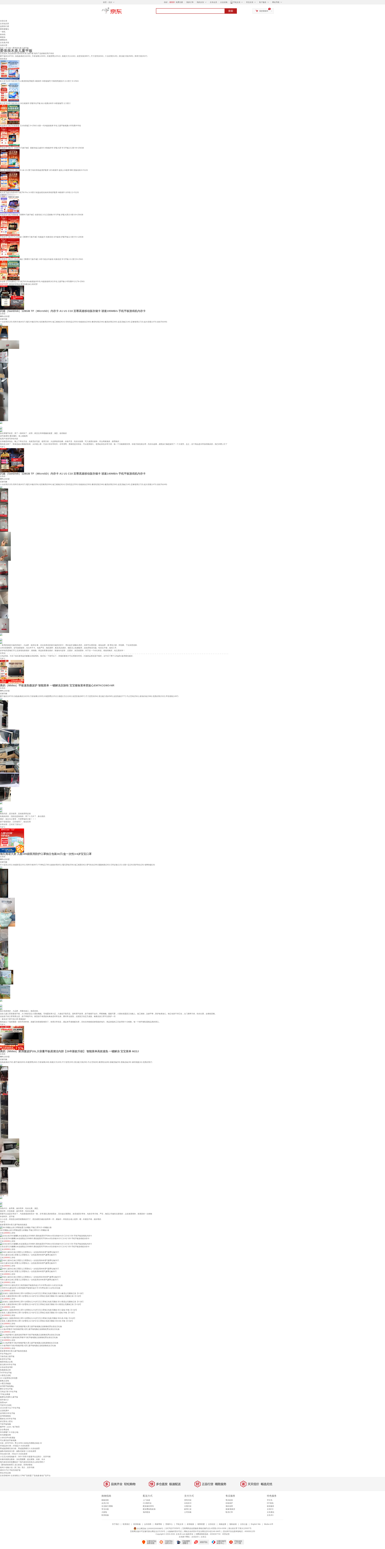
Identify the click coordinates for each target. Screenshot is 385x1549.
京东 (122, 12)
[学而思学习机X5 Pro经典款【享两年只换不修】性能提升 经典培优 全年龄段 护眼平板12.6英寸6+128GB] (10, 226)
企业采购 (223, 2)
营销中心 (169, 1524)
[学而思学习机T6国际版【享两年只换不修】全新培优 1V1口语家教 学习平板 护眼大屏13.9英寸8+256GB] (10, 203)
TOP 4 (2, 1024)
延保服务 (270, 1506)
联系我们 (126, 1524)
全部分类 (3, 21)
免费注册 (179, 2)
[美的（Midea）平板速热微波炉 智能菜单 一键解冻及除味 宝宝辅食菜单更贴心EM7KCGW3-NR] (12, 672)
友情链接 (190, 1524)
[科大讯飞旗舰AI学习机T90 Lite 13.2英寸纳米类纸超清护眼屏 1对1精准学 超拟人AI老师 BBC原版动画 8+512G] (10, 159)
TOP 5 (2, 1222)
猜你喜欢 (3, 59)
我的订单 (190, 2)
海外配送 (146, 1512)
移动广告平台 (45, 1476)
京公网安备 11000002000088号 (150, 1528)
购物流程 (105, 1500)
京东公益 (243, 1524)
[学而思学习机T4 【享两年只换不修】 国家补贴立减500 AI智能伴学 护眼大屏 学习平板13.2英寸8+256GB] (10, 137)
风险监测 (222, 1524)
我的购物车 (263, 11)
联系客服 (105, 1515)
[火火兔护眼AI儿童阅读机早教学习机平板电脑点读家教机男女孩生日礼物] (30, 1335)
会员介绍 (105, 1503)
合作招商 (147, 1524)
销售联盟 (201, 1524)
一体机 (2, 32)
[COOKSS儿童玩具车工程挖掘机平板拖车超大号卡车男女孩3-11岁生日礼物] (31, 1285)
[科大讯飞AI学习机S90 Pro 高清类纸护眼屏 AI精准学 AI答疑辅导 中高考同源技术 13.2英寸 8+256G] (10, 70)
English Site (256, 1524)
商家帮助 (158, 1524)
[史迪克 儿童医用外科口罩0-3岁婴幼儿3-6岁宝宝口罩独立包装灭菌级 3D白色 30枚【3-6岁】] (38, 1318)
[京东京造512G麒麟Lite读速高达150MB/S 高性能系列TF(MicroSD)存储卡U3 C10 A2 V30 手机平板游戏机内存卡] (46, 1244)
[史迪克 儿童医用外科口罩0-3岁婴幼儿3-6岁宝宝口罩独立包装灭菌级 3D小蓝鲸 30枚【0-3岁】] (39, 1310)
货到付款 (187, 1500)
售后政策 (229, 1500)
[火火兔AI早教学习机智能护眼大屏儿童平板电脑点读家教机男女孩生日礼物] (31, 1326)
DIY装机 (270, 1503)
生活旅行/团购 (107, 1506)
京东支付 (195, 1537)
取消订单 (229, 1512)
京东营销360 (5, 1476)
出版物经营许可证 (174, 1531)
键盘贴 (2, 37)
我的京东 (200, 2)
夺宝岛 (269, 1500)
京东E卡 (270, 1509)
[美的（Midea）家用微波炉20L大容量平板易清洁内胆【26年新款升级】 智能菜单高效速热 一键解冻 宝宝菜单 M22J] (12, 1038)
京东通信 (270, 1512)
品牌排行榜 (4, 26)
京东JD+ (270, 1515)
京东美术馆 (4, 43)
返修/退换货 (230, 1509)
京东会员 (213, 2)
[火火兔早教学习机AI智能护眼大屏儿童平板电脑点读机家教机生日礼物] (29, 1343)
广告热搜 (35, 1476)
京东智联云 (15, 1476)
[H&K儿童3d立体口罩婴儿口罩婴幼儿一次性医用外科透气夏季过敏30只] (29, 1252)
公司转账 (187, 1512)
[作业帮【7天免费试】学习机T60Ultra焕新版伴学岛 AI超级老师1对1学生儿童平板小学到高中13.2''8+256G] (10, 270)
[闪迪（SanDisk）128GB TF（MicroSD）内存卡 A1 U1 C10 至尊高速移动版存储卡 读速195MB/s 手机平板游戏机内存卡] (12, 297)
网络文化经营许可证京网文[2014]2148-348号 (202, 1531)
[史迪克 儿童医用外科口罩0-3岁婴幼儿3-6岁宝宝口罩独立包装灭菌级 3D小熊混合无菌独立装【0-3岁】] (42, 1301)
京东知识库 (4, 24)
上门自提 (146, 1500)
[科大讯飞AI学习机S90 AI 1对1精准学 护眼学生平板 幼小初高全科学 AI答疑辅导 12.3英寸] (10, 92)
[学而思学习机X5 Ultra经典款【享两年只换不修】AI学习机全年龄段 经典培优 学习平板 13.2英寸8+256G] (10, 248)
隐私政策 (233, 1524)
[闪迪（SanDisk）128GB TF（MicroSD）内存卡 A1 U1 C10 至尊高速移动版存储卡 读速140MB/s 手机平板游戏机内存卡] (12, 460)
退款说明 (229, 1506)
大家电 (104, 1512)
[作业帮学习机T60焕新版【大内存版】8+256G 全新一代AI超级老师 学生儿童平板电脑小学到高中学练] (10, 114)
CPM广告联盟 (26, 1476)
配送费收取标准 (149, 1509)
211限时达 (147, 1503)
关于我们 (115, 1524)
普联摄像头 (4, 29)
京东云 (203, 1537)
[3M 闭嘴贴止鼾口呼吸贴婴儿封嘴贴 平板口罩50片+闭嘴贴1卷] (26, 1227)
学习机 (8, 48)
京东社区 (211, 1524)
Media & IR (268, 1524)
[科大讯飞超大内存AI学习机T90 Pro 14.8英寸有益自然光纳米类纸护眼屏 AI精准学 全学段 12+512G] (10, 181)
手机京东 (236, 2)
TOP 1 (2, 447)
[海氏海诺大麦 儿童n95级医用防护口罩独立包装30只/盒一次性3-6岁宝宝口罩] (12, 840)
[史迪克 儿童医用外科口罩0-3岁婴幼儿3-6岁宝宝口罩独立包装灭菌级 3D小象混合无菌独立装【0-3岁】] (42, 1293)
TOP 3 (2, 827)
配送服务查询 (148, 1506)
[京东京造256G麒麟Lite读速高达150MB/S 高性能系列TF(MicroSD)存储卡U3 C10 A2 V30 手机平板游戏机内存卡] (46, 1236)
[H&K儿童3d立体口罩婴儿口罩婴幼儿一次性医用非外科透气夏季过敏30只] (30, 1277)
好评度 (7, 316)
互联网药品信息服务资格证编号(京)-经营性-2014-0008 (204, 1528)
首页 (2, 48)
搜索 (230, 11)
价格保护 (229, 1503)
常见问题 (105, 1509)
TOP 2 (2, 659)
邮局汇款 (187, 1509)
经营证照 (225, 1534)
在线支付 (187, 1503)
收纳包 (2, 34)
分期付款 (187, 1506)
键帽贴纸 (3, 40)
